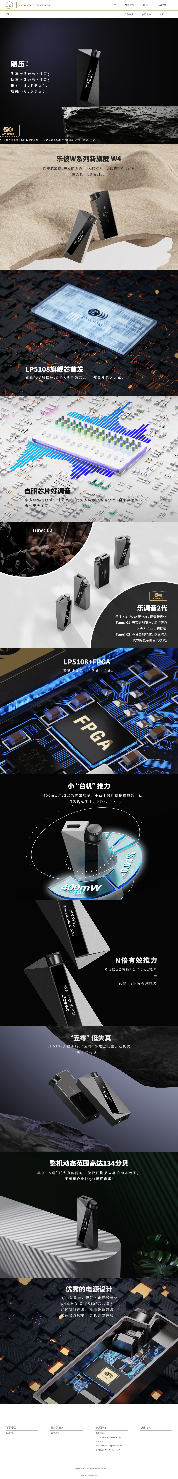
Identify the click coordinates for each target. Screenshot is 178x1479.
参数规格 (146, 14)
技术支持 (130, 5)
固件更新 (10, 1433)
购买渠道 (55, 1433)
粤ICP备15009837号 (89, 1475)
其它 (162, 14)
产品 (113, 5)
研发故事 (161, 5)
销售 (145, 5)
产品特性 (128, 14)
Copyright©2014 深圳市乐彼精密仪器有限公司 (89, 1469)
